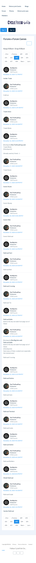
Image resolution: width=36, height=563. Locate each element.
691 (6, 57)
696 (6, 61)
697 (11, 61)
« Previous (14, 54)
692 (11, 57)
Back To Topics (29, 43)
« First (6, 54)
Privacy (14, 544)
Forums (7, 39)
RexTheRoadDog (15, 84)
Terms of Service (22, 544)
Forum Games (19, 39)
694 (22, 57)
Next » (22, 61)
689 (21, 54)
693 (16, 57)
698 (16, 61)
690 (26, 54)
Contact (30, 544)
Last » (29, 61)
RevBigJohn (13, 68)
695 (27, 57)
